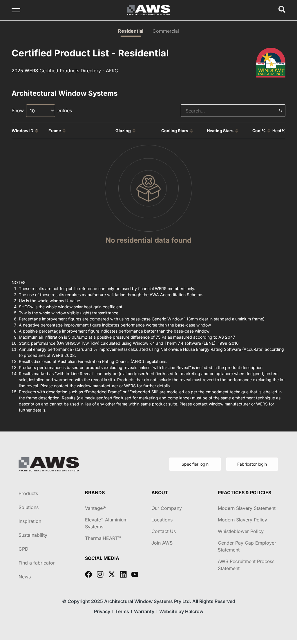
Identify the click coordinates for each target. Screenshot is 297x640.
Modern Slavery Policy (242, 520)
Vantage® (95, 508)
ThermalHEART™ (103, 538)
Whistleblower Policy (241, 531)
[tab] (130, 30)
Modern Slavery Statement (247, 508)
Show (18, 110)
